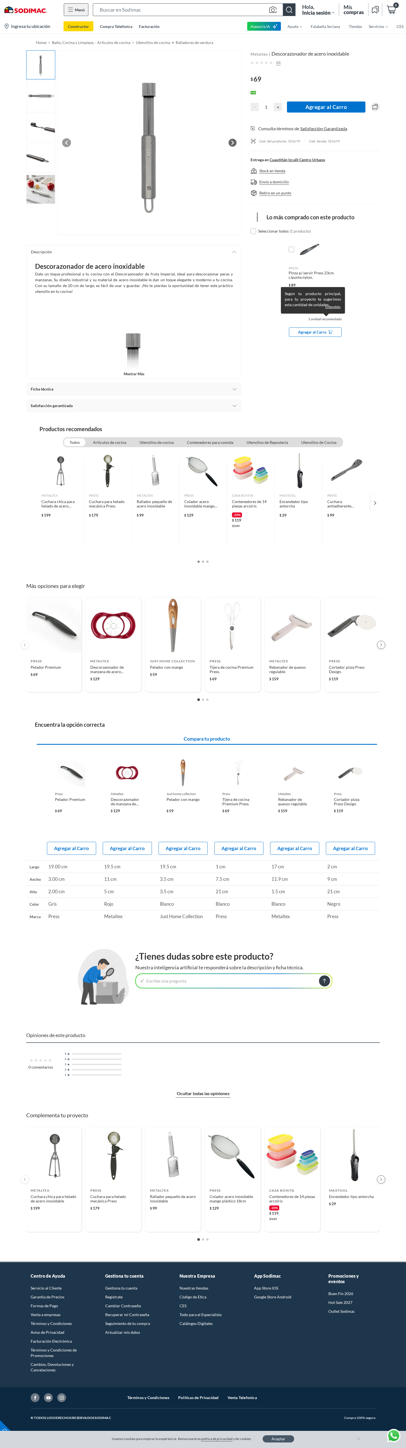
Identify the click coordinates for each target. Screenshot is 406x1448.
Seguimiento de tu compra (127, 1323)
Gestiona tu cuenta (121, 1288)
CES (183, 1305)
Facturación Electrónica (51, 1341)
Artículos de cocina (109, 442)
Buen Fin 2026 (340, 1293)
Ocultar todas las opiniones (203, 1093)
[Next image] (232, 142)
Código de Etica (193, 1297)
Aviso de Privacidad (47, 1332)
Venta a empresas (45, 1314)
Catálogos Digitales (196, 1323)
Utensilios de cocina (153, 42)
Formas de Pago (44, 1305)
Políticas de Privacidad (198, 1397)
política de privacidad (217, 1439)
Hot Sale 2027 (340, 1302)
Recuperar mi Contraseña (127, 1314)
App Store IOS (266, 1288)
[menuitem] (291, 26)
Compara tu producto (207, 739)
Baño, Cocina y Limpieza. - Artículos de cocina (91, 42)
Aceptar (278, 1438)
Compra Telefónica (116, 26)
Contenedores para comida (210, 442)
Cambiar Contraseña (123, 1305)
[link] (60, 503)
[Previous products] (25, 645)
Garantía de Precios (47, 1297)
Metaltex (259, 54)
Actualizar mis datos (122, 1332)
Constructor (78, 26)
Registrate (114, 1297)
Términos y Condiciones (51, 1323)
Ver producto (54, 684)
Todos (75, 442)
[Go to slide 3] (207, 700)
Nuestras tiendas (194, 1288)
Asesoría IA (260, 26)
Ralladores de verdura (194, 42)
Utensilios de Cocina (318, 442)
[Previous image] (66, 142)
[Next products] (381, 645)
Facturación (149, 26)
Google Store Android (272, 1297)
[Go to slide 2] (203, 700)
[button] (194, 9)
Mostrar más (134, 374)
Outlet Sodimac (341, 1311)
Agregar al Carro (326, 107)
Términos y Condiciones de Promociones (54, 1353)
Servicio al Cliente (46, 1288)
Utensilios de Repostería (267, 442)
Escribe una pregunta (166, 980)
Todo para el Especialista (201, 1314)
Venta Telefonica (242, 1397)
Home (41, 42)
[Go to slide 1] (198, 699)
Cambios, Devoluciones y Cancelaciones (52, 1367)
